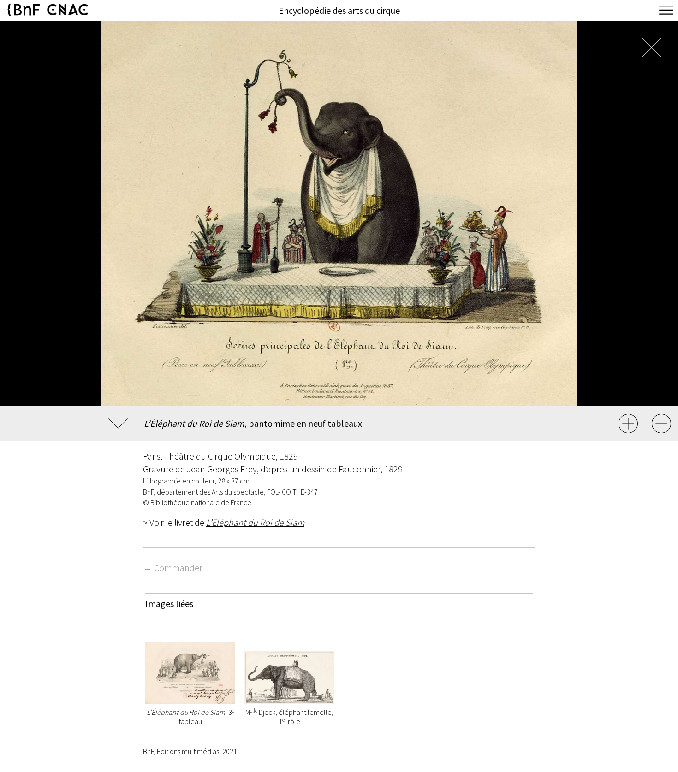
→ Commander (172, 567)
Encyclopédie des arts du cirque (339, 10)
